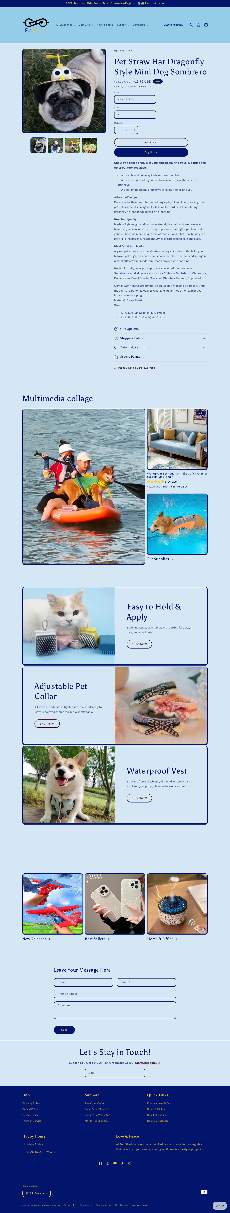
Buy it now (151, 152)
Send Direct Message (97, 1109)
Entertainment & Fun (159, 1103)
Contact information (141, 1205)
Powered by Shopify (51, 1205)
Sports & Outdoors (157, 1121)
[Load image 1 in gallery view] (38, 145)
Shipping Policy (31, 1103)
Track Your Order (94, 1103)
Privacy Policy (30, 1115)
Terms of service (104, 1205)
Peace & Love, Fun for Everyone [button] (136, 368)
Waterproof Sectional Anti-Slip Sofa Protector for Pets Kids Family (177, 475)
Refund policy (70, 1205)
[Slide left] (26, 145)
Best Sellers (95, 939)
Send (64, 1029)
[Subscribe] (141, 1073)
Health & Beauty (156, 1115)
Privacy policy (86, 1205)
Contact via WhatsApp (97, 1115)
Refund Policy (30, 1109)
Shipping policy (122, 1205)
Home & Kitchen (156, 1109)
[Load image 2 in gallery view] (55, 145)
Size (116, 107)
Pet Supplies (158, 559)
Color (117, 92)
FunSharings (36, 1205)
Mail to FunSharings (96, 1121)
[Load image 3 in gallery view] (72, 145)
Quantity (118, 123)
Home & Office (160, 939)
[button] (65, 24)
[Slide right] (102, 145)
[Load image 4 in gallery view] (89, 145)
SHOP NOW (139, 644)
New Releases (34, 939)
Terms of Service (32, 1121)
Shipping (118, 86)
